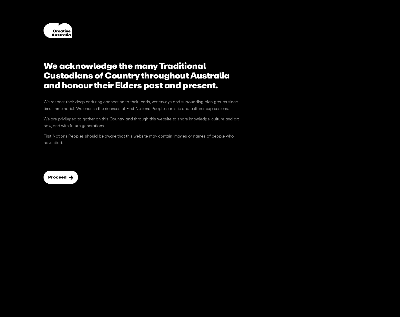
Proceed (57, 177)
